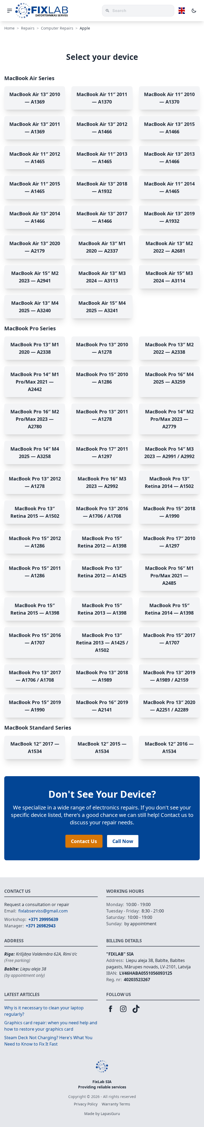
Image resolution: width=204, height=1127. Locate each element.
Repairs (28, 28)
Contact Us (84, 841)
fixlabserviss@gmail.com (43, 911)
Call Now (122, 841)
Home (9, 28)
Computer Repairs (57, 28)
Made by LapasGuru (102, 1113)
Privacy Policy (85, 1104)
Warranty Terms (116, 1104)
